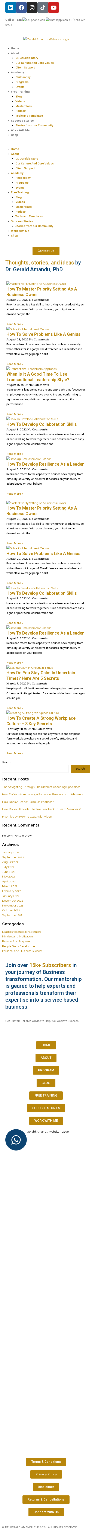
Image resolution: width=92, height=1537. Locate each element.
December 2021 (12, 900)
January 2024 (11, 852)
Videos (20, 101)
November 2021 (12, 905)
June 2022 (8, 871)
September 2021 (13, 915)
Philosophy (23, 77)
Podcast (20, 110)
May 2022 (8, 876)
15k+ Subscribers (50, 965)
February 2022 (11, 891)
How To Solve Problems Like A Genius (43, 334)
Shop (14, 135)
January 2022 (10, 896)
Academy (17, 72)
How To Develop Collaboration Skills (41, 424)
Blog (18, 96)
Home (15, 48)
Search (6, 762)
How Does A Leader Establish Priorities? (28, 801)
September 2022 (13, 857)
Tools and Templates (29, 115)
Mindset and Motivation (17, 936)
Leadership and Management (21, 931)
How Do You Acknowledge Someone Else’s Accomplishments (42, 794)
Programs (21, 82)
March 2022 (10, 886)
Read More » (14, 324)
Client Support (25, 67)
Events (19, 87)
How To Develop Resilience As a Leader (45, 464)
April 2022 (9, 881)
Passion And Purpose (16, 941)
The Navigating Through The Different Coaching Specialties (41, 787)
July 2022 (8, 867)
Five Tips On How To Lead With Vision (27, 816)
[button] (46, 144)
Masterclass (23, 106)
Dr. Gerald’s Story (26, 58)
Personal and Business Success (22, 951)
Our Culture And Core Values (34, 62)
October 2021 (11, 910)
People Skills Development (19, 946)
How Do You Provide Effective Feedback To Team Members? (41, 809)
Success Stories (22, 120)
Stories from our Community (34, 125)
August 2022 (10, 862)
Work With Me (20, 130)
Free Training (20, 91)
